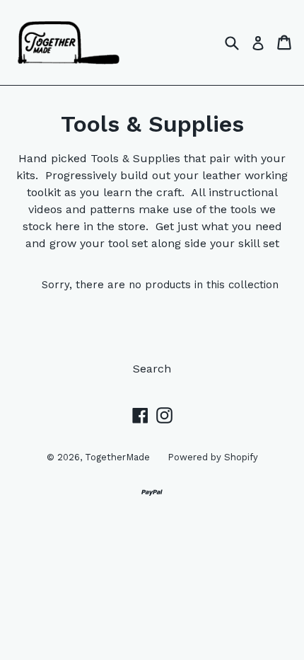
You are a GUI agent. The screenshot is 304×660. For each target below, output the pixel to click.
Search (152, 368)
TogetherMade (117, 457)
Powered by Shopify (213, 457)
